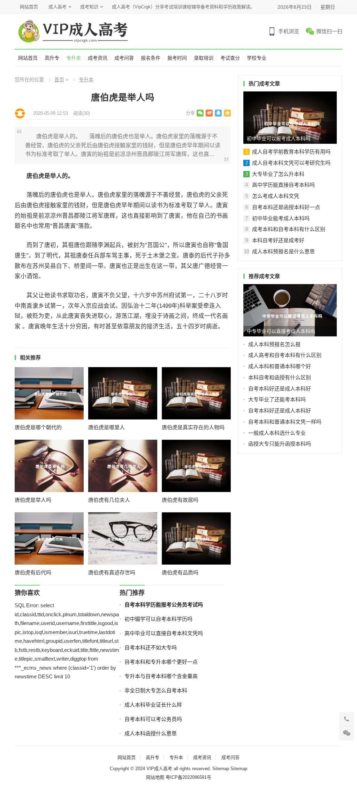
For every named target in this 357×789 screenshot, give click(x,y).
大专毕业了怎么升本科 (278, 174)
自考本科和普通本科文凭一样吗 (284, 422)
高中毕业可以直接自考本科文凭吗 (163, 633)
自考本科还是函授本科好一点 (286, 207)
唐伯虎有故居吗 (180, 500)
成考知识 (89, 6)
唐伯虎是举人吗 (33, 500)
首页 (59, 79)
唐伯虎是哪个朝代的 (38, 427)
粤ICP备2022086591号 (188, 777)
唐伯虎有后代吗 (33, 572)
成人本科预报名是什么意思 (283, 251)
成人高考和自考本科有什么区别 (284, 355)
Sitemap (220, 768)
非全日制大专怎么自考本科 (155, 690)
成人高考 (57, 6)
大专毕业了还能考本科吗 (277, 399)
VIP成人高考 (159, 768)
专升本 (73, 58)
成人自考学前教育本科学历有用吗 (291, 152)
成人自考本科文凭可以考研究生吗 (291, 163)
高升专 (52, 58)
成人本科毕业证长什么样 (153, 705)
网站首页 (29, 6)
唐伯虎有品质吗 (180, 572)
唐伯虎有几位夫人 (109, 500)
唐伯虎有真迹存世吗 (111, 572)
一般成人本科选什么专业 (277, 433)
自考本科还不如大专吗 (150, 647)
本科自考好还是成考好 (278, 240)
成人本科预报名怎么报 (274, 344)
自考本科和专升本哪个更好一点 (161, 662)
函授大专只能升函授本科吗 (279, 444)
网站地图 (155, 777)
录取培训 (203, 58)
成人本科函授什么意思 (150, 733)
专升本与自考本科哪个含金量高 (161, 676)
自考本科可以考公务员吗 (153, 719)
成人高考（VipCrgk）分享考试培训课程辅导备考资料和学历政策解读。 (183, 6)
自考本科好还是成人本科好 (279, 389)
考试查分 (230, 58)
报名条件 (150, 58)
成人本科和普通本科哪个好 (279, 366)
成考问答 (124, 58)
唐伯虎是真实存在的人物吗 (193, 427)
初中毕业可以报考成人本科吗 (278, 138)
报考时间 (177, 58)
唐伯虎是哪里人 (106, 427)
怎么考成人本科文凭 (275, 196)
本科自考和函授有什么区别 (279, 377)
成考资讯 (97, 58)
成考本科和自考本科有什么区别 (288, 229)
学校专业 (256, 58)
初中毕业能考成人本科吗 (281, 218)
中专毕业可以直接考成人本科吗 (281, 331)
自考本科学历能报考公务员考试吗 (163, 605)
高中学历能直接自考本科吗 (283, 185)
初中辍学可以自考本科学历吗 (158, 619)
